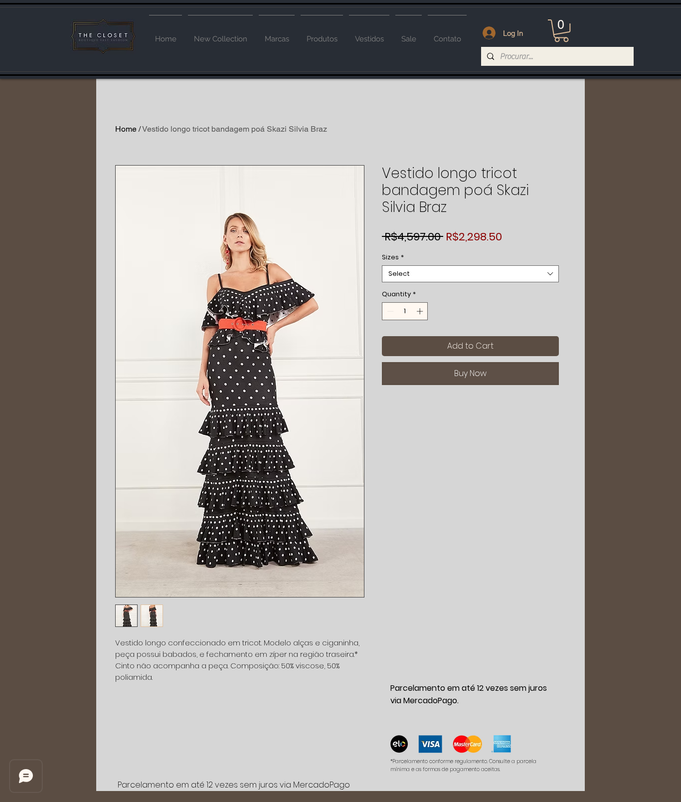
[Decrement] (389, 311)
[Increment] (421, 311)
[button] (561, 30)
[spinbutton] (405, 311)
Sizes (393, 257)
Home (126, 129)
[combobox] (470, 273)
